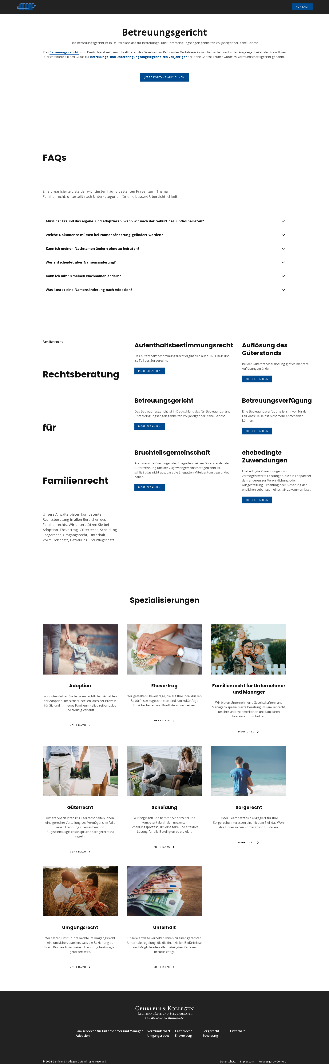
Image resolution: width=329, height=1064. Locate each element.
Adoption (83, 1036)
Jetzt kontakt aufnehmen (164, 77)
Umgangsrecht (158, 1036)
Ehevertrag (183, 1036)
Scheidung (210, 1036)
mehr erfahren (149, 371)
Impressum (247, 1061)
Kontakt (302, 6)
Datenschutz (228, 1061)
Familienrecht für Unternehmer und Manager (109, 1031)
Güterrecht (183, 1031)
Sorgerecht (211, 1031)
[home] (26, 6)
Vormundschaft (158, 1031)
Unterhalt (237, 1031)
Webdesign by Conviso (272, 1061)
